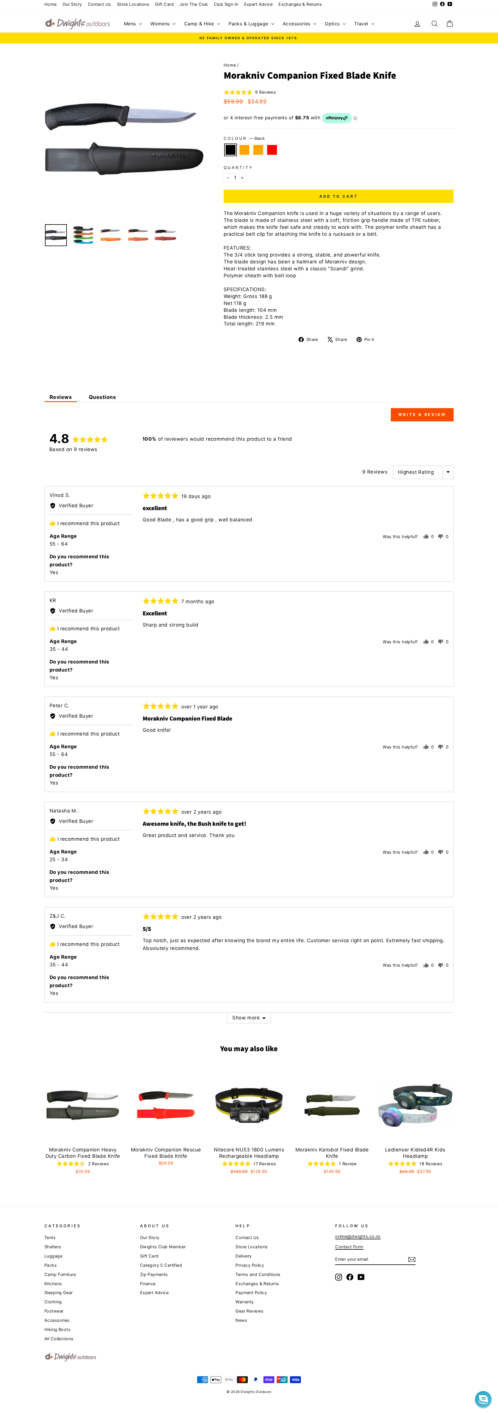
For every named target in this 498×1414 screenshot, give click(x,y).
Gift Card (164, 4)
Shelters (52, 1246)
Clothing (53, 1301)
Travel (362, 24)
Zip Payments (154, 1274)
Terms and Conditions (258, 1274)
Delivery (243, 1255)
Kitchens (53, 1283)
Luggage (53, 1255)
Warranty (244, 1301)
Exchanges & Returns (300, 4)
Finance (148, 1283)
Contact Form (349, 1246)
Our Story (72, 4)
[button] (250, 92)
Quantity (238, 167)
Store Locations (133, 4)
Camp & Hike (200, 24)
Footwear (53, 1311)
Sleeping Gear (58, 1292)
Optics (333, 24)
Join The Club (194, 4)
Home (50, 4)
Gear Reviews (249, 1311)
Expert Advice (258, 4)
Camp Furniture (60, 1274)
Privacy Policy (249, 1265)
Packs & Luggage (249, 24)
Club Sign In (226, 4)
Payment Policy (251, 1292)
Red (272, 150)
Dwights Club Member (163, 1246)
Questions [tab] (102, 397)
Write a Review (422, 414)
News (241, 1320)
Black (230, 150)
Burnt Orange (258, 150)
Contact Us (99, 4)
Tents (50, 1237)
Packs (50, 1265)
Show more (246, 1018)
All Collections (58, 1338)
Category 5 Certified (161, 1265)
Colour (244, 138)
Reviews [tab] (61, 397)
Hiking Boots (57, 1329)
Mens (130, 24)
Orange (244, 150)
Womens (160, 24)
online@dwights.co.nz (358, 1236)
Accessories (297, 24)
